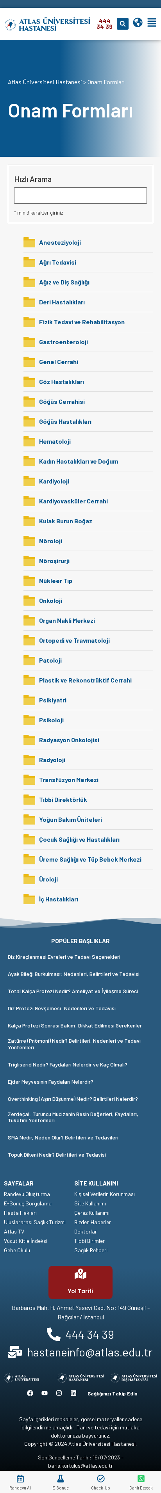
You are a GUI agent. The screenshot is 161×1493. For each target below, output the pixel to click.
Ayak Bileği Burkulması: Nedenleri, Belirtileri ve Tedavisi (74, 973)
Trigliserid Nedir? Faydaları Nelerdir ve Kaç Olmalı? (67, 1064)
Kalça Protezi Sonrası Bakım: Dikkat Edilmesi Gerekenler (75, 1025)
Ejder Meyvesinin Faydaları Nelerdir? (50, 1081)
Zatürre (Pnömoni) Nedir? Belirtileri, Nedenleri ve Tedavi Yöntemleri (74, 1043)
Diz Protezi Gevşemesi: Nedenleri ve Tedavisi (62, 1008)
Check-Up (100, 1487)
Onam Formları (106, 81)
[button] (123, 24)
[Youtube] (44, 1393)
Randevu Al (20, 1487)
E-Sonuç (60, 1487)
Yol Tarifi (80, 1291)
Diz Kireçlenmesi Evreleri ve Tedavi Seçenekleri (64, 956)
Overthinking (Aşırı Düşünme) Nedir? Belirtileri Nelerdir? (73, 1098)
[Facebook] (30, 1393)
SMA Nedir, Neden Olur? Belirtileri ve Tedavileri (63, 1137)
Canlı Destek (141, 1487)
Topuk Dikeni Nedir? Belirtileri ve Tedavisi (57, 1154)
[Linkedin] (73, 1393)
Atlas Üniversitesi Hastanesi (45, 81)
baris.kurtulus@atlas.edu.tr (80, 1465)
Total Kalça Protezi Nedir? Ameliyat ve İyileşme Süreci (73, 991)
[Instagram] (59, 1393)
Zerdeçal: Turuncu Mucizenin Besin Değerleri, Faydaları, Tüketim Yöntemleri (73, 1117)
